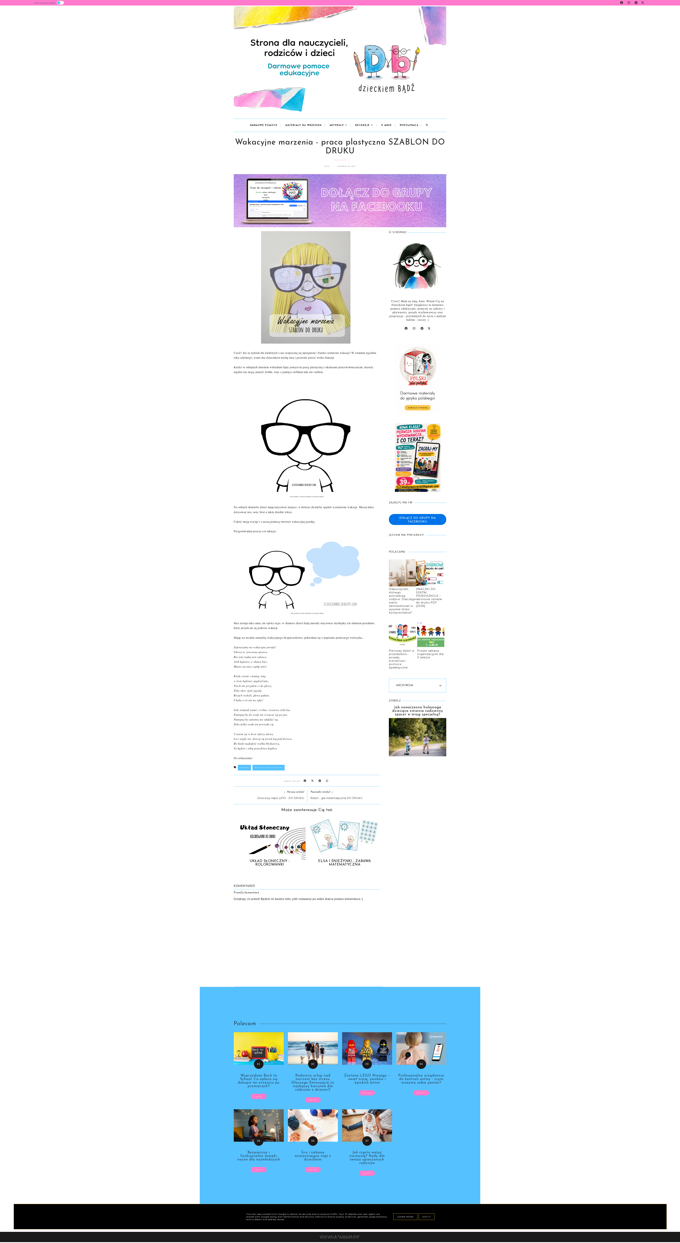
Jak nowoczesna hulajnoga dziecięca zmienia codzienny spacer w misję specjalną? (417, 711)
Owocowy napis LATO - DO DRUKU (280, 798)
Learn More (405, 1216)
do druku (244, 768)
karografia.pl (349, 1238)
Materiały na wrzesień (303, 125)
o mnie (386, 125)
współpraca (409, 125)
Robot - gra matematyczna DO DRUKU (336, 798)
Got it (426, 1216)
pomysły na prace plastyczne (268, 768)
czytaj (258, 1096)
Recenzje (363, 125)
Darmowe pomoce (263, 125)
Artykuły (337, 125)
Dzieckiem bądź (349, 1236)
